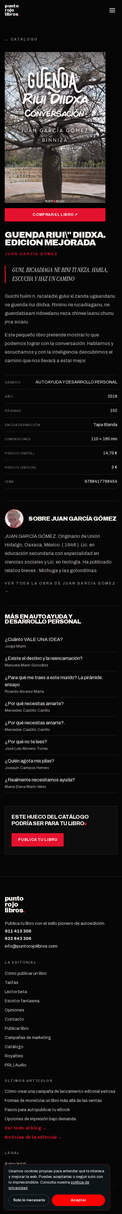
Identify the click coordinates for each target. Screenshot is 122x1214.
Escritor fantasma (22, 1001)
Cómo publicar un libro (26, 973)
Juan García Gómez (83, 518)
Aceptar (78, 1200)
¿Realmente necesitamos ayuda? (40, 779)
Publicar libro (17, 1028)
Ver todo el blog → (25, 1128)
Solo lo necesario (29, 1200)
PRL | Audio (15, 1065)
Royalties (14, 1056)
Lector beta (16, 992)
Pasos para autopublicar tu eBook (37, 1110)
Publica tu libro (37, 840)
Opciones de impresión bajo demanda (40, 1119)
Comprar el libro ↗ (55, 215)
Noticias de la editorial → (33, 1137)
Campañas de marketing (28, 1037)
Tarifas (11, 982)
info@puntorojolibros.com (31, 946)
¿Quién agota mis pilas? (29, 760)
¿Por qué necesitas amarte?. (35, 722)
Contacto (14, 1019)
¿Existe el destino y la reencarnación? (44, 658)
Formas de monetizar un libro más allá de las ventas (53, 1100)
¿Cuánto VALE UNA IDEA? (34, 639)
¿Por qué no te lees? (26, 741)
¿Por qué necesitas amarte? (34, 703)
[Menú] (112, 10)
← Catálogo (21, 39)
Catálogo (14, 1047)
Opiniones (14, 1010)
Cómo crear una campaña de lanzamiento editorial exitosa (60, 1091)
